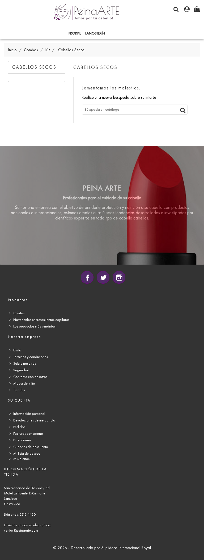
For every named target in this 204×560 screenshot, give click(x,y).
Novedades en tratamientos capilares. (41, 319)
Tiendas (19, 390)
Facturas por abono (28, 433)
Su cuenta (19, 400)
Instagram (119, 277)
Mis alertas (21, 458)
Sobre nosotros (24, 363)
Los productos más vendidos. (34, 326)
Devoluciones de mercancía (34, 420)
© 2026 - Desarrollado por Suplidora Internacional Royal (102, 547)
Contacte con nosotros (30, 376)
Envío (17, 350)
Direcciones (22, 440)
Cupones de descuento (30, 447)
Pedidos (19, 427)
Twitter (103, 277)
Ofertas (18, 313)
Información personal (29, 413)
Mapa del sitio (24, 383)
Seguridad (21, 370)
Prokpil (75, 33)
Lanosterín (95, 33)
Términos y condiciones (30, 357)
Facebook (87, 277)
